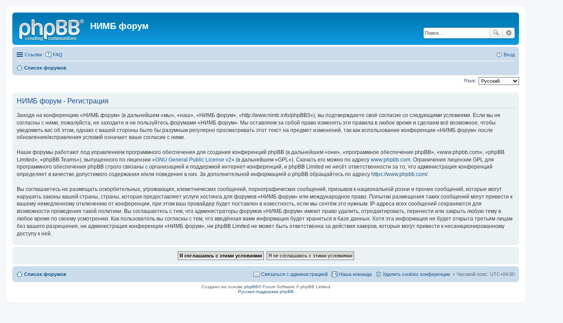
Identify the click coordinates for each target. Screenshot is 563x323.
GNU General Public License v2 (193, 160)
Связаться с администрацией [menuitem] (294, 274)
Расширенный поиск (509, 33)
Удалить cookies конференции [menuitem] (416, 274)
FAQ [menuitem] (57, 54)
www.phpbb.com (390, 160)
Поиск (496, 33)
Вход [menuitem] (509, 54)
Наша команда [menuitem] (355, 274)
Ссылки (33, 54)
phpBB (251, 286)
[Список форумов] (52, 29)
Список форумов (45, 274)
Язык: (470, 80)
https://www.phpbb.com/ (399, 174)
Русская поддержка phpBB (266, 291)
